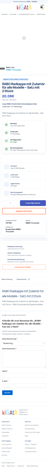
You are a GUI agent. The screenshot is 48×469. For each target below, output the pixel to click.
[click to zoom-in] (24, 41)
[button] (42, 7)
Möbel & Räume (7, 429)
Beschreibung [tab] (7, 279)
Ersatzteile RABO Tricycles (26, 14)
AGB (3, 466)
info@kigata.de (30, 448)
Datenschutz (11, 466)
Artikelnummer (11, 220)
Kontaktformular (30, 452)
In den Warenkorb (33, 203)
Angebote (5, 436)
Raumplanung (29, 429)
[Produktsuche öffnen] (37, 7)
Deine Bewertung (9, 339)
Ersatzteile (13, 14)
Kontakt (4, 455)
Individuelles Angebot (24, 267)
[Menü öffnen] (5, 7)
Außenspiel (5, 432)
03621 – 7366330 (31, 1)
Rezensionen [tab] (23, 279)
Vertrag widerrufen (32, 466)
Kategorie (9, 227)
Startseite (4, 14)
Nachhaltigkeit (7, 448)
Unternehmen (6, 444)
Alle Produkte (6, 425)
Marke (28, 220)
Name (5, 371)
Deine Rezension (9, 348)
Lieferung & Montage (32, 432)
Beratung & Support (32, 425)
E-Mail (5, 381)
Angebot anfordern (24, 211)
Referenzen (6, 452)
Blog (26, 436)
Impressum (20, 466)
